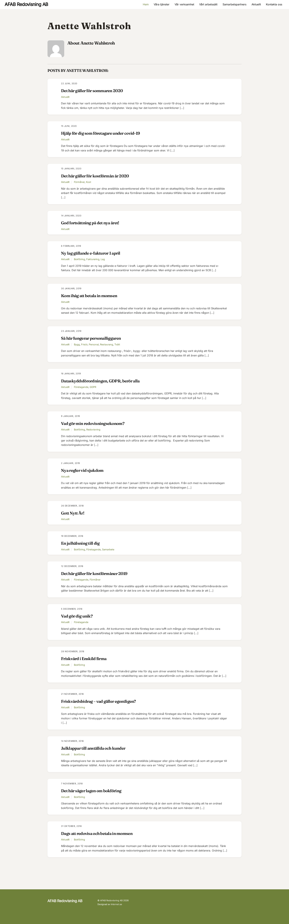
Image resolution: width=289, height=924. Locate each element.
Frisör (84, 344)
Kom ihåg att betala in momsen (89, 295)
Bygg (77, 344)
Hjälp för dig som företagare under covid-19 (100, 133)
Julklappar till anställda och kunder (93, 748)
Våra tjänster (161, 4)
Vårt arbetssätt (208, 4)
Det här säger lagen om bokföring (91, 790)
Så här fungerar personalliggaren (91, 338)
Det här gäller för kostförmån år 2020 (95, 176)
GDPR (93, 387)
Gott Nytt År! (72, 513)
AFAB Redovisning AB (111, 900)
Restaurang (106, 344)
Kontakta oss (274, 4)
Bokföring (79, 259)
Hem (146, 4)
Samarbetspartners (234, 4)
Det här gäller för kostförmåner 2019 (94, 573)
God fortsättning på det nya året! (90, 222)
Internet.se (116, 904)
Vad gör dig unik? (77, 616)
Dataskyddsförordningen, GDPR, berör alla (100, 381)
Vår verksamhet (184, 4)
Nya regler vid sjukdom (82, 470)
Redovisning (93, 429)
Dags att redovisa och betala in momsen (96, 833)
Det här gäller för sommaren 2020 (92, 90)
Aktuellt (256, 4)
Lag (103, 259)
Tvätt (117, 344)
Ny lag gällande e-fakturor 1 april (90, 253)
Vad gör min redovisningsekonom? (92, 423)
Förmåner (79, 182)
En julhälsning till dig (80, 543)
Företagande (81, 387)
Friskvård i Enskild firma (83, 658)
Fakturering (92, 259)
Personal (94, 344)
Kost (88, 182)
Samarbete (108, 549)
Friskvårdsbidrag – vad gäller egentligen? (98, 701)
